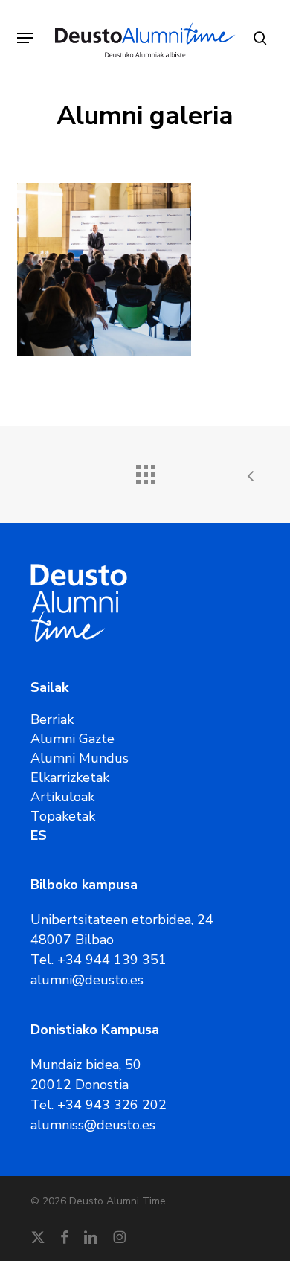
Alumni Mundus (79, 758)
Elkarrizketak (69, 777)
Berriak (52, 719)
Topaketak (62, 816)
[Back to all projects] (145, 471)
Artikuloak (62, 797)
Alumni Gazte (72, 739)
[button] (25, 38)
